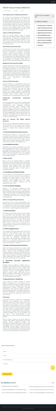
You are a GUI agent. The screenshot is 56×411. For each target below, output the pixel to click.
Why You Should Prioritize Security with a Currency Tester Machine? (42, 389)
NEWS (53, 382)
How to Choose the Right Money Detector (45, 40)
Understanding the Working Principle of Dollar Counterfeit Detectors (10, 386)
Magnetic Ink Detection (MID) (45, 33)
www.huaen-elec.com (43, 407)
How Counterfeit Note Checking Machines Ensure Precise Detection (15, 392)
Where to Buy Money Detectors (45, 42)
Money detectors (7, 17)
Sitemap (31, 408)
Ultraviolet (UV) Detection (45, 30)
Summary (40, 45)
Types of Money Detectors (45, 28)
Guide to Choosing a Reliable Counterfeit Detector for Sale (42, 392)
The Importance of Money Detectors (45, 25)
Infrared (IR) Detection (44, 35)
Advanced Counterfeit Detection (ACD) (45, 38)
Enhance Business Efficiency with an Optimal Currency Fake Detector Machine (42, 386)
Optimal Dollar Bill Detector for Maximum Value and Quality (15, 389)
